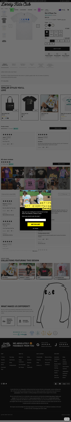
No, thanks (35, 228)
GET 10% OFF (35, 224)
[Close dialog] (50, 192)
